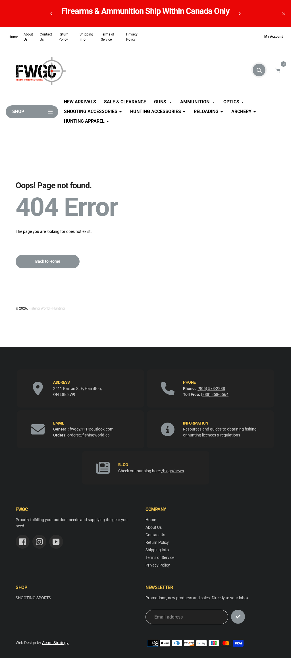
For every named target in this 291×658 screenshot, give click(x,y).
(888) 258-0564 (214, 394)
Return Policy (63, 36)
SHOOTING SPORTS (33, 598)
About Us (28, 36)
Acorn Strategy (55, 642)
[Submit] (238, 617)
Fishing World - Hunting (46, 308)
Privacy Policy (132, 36)
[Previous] (52, 13)
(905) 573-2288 (211, 388)
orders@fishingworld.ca (88, 435)
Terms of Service (107, 36)
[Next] (239, 13)
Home (13, 37)
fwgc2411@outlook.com (91, 429)
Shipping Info (86, 36)
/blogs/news (172, 471)
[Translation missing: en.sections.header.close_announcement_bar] (284, 13)
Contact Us (46, 36)
